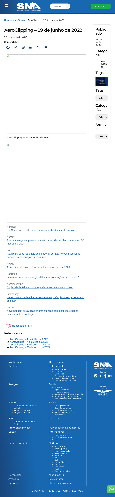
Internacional (60, 435)
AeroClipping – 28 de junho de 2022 (30, 347)
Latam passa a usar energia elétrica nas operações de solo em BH (44, 277)
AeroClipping (19, 20)
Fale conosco (56, 479)
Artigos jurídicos (62, 392)
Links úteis (59, 371)
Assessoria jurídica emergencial (69, 394)
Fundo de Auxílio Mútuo (24, 422)
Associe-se (14, 479)
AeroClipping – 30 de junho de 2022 (30, 344)
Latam (57, 464)
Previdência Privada (19, 427)
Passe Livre (55, 418)
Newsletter (14, 475)
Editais (12, 431)
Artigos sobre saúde (23, 412)
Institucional (15, 362)
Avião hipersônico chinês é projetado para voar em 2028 (38, 267)
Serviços (13, 384)
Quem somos (56, 362)
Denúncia (13, 483)
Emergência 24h (62, 406)
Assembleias (60, 369)
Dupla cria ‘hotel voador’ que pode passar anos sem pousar (40, 287)
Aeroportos (60, 446)
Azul (56, 458)
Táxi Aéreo (59, 466)
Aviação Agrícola (62, 451)
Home (7, 20)
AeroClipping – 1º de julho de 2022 (29, 342)
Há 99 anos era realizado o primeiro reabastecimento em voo (41, 230)
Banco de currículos (60, 483)
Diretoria (13, 366)
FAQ (16, 424)
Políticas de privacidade (65, 376)
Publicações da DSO (64, 410)
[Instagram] (23, 47)
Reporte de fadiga (63, 408)
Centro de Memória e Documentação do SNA (65, 379)
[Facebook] (8, 47)
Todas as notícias (62, 471)
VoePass (58, 469)
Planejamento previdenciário (68, 399)
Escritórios (59, 374)
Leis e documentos (18, 443)
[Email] (45, 47)
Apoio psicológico (22, 410)
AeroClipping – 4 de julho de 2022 (29, 339)
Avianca (58, 455)
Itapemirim (60, 462)
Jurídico (58, 387)
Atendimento (56, 475)
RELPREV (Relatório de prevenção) (65, 413)
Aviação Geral (61, 453)
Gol (56, 460)
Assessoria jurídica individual (67, 396)
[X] (38, 47)
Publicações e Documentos (64, 427)
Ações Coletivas (62, 390)
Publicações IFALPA (63, 437)
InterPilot (59, 439)
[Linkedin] (30, 47)
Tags (100, 90)
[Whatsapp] (15, 47)
